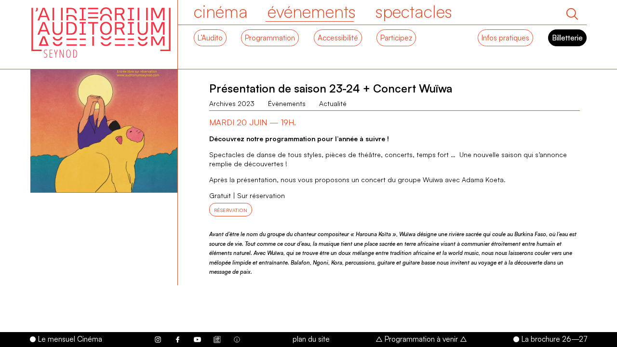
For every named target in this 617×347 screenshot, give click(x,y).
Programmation (270, 37)
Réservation (231, 210)
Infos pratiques (505, 37)
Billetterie (567, 37)
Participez (396, 37)
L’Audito (210, 37)
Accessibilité (338, 37)
